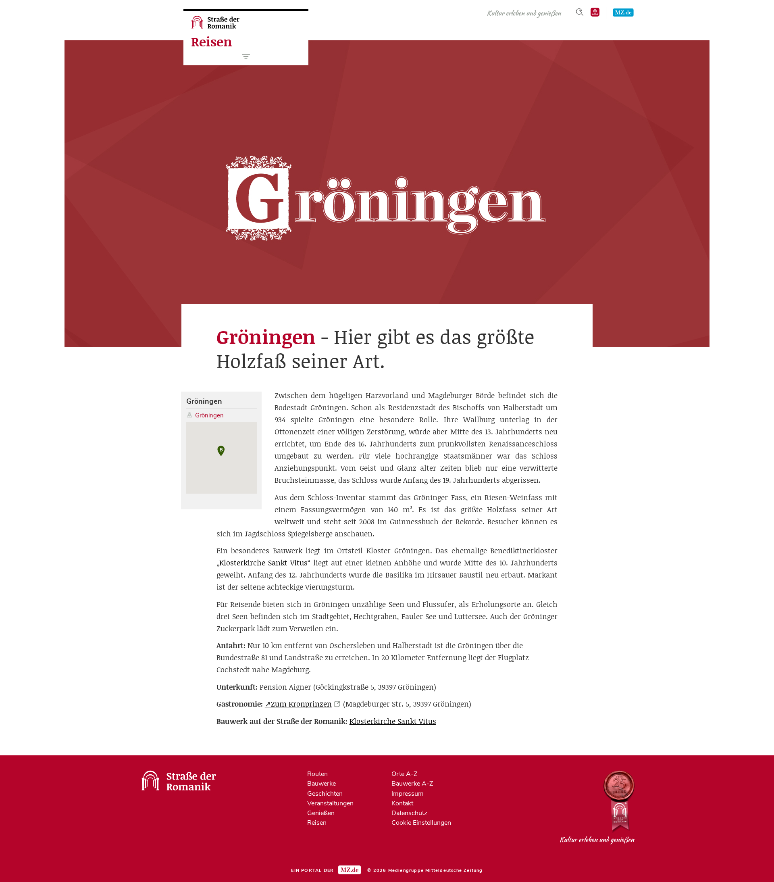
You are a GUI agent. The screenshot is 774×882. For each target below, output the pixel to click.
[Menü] (246, 56)
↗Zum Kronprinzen (298, 704)
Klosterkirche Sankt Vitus (263, 563)
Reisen (211, 41)
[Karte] (595, 12)
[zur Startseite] (216, 26)
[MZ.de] (623, 12)
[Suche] (579, 12)
